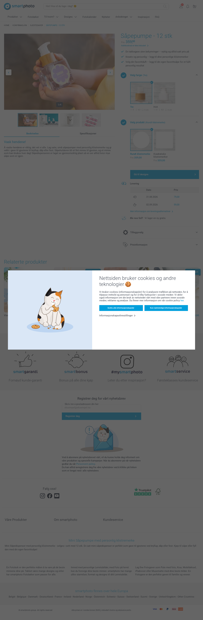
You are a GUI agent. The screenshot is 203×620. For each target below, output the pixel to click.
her (182, 300)
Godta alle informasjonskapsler (121, 308)
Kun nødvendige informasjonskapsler (166, 308)
